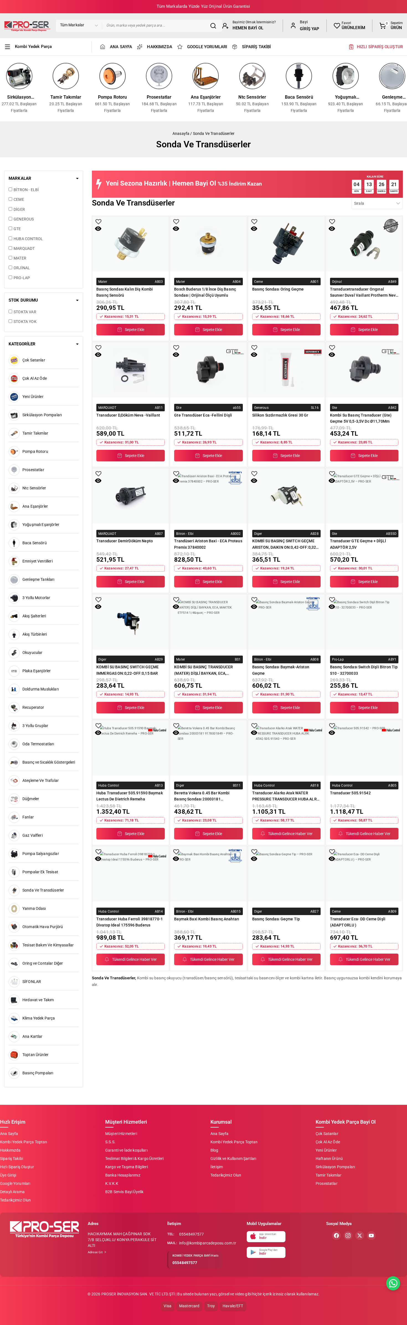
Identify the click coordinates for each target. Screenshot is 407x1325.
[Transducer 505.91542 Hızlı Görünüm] (332, 732)
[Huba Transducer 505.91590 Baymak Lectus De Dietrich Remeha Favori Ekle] (98, 726)
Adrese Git (96, 1252)
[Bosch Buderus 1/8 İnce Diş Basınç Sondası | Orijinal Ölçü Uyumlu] (208, 243)
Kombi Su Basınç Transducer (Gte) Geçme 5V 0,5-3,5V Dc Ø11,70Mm (361, 418)
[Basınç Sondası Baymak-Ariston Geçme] (286, 621)
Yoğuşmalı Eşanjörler (345, 97)
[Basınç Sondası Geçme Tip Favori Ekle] (254, 852)
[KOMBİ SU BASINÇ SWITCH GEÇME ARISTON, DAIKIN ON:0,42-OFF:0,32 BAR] (286, 495)
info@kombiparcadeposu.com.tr (207, 1243)
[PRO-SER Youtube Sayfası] (371, 1235)
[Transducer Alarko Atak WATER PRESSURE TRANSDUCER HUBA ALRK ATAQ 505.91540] (286, 748)
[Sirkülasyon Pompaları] (19, 76)
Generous (261, 407)
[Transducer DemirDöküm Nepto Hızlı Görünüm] (98, 480)
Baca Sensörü (299, 97)
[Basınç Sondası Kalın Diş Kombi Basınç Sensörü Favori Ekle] (98, 222)
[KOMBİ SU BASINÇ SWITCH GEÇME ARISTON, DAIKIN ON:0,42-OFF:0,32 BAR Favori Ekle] (254, 474)
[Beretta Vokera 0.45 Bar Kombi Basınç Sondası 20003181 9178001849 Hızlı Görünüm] (176, 732)
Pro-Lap (338, 659)
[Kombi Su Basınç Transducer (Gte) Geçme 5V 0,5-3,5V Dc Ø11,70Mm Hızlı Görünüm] (332, 354)
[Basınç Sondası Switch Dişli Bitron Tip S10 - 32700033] (364, 621)
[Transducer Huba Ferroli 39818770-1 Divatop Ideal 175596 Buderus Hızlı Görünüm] (98, 858)
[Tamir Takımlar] (65, 76)
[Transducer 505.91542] (364, 748)
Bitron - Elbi (185, 533)
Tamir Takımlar (65, 97)
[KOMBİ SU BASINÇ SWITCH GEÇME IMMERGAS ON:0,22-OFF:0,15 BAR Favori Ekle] (98, 600)
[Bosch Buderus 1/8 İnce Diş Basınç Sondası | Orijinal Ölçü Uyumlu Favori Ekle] (176, 222)
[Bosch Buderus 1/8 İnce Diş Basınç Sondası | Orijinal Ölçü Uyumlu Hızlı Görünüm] (176, 228)
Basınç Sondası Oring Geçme (278, 289)
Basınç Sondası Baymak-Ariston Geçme (280, 670)
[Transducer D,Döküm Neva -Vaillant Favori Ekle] (98, 348)
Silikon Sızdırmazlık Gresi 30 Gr (280, 415)
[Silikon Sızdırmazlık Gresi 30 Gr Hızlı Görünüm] (254, 354)
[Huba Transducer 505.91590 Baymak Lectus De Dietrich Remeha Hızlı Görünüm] (98, 732)
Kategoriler (22, 343)
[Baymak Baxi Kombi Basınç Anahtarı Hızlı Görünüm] (176, 858)
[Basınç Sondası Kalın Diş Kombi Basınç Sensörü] (130, 243)
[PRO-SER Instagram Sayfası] (348, 1235)
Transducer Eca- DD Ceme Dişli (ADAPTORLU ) (357, 922)
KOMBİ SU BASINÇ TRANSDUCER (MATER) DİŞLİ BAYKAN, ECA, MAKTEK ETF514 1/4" (203, 670)
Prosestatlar (159, 97)
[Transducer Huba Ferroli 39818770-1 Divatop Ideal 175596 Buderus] (130, 874)
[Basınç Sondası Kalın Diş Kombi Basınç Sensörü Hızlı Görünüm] (98, 228)
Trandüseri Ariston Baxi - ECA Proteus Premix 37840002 (208, 544)
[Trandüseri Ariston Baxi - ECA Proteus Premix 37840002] (208, 495)
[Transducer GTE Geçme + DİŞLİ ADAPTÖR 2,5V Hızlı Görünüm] (332, 480)
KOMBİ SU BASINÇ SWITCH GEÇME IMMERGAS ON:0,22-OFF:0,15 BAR (127, 670)
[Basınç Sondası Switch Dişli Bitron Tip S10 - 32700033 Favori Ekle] (332, 600)
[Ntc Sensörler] (252, 76)
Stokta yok (25, 321)
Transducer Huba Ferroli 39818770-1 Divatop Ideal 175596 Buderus (129, 922)
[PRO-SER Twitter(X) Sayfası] (359, 1235)
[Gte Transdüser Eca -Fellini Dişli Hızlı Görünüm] (176, 354)
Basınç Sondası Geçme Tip (276, 919)
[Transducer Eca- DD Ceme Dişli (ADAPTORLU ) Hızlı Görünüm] (332, 858)
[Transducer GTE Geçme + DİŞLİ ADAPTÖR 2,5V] (364, 495)
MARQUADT (107, 407)
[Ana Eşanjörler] (206, 76)
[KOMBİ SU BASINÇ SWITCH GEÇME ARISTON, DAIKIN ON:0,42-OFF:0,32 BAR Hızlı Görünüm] (254, 480)
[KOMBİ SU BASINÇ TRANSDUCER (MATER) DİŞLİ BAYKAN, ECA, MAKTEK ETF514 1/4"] (208, 621)
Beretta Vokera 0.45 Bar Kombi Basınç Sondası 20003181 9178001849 (202, 796)
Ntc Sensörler (252, 97)
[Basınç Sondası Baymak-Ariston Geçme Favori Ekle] (254, 600)
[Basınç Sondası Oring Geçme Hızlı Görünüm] (254, 228)
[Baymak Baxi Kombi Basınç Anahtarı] (208, 874)
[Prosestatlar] (159, 76)
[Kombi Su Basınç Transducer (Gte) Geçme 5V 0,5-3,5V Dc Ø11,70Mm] (364, 369)
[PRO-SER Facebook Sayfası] (336, 1235)
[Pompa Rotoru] (112, 76)
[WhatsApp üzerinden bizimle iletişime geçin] (393, 1283)
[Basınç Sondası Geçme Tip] (286, 874)
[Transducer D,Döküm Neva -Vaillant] (130, 369)
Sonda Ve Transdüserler (214, 133)
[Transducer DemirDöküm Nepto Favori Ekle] (98, 474)
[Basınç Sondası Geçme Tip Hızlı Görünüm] (254, 858)
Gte (178, 407)
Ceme (258, 281)
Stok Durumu (23, 300)
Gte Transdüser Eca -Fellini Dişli (203, 415)
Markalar (20, 178)
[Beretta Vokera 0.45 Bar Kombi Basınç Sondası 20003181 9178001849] (208, 748)
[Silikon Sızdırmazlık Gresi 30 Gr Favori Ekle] (254, 348)
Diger (258, 533)
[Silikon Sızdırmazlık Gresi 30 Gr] (286, 369)
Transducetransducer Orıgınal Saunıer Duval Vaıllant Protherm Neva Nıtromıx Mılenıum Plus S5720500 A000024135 (364, 292)
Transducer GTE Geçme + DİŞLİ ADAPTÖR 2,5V (358, 544)
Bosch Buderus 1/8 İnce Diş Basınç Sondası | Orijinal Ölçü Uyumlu (205, 292)
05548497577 (191, 1234)
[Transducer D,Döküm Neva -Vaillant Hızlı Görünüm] (98, 354)
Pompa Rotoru (112, 97)
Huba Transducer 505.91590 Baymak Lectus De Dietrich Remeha (129, 796)
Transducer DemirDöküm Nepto (124, 541)
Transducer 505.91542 (350, 793)
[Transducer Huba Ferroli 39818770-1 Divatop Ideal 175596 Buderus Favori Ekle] (98, 852)
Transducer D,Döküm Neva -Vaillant (128, 415)
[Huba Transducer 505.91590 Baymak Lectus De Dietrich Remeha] (130, 748)
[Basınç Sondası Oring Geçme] (286, 243)
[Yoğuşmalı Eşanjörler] (345, 76)
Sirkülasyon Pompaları (19, 97)
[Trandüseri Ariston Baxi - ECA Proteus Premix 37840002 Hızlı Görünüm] (176, 480)
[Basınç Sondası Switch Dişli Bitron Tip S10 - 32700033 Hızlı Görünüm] (332, 606)
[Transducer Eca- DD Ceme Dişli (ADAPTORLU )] (364, 874)
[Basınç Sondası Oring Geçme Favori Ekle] (254, 222)
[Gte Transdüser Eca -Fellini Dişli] (208, 369)
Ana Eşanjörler (206, 97)
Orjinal (337, 281)
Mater (102, 281)
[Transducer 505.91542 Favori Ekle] (332, 726)
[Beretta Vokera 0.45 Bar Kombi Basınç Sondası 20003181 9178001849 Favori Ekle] (176, 726)
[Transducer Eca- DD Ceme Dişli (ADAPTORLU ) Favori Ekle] (332, 852)
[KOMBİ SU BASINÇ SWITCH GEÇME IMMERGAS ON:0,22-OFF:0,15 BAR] (130, 621)
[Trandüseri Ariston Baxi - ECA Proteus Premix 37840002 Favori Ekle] (176, 474)
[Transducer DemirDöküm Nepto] (130, 495)
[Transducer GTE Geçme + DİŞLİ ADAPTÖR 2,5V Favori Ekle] (332, 474)
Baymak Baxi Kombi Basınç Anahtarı (206, 919)
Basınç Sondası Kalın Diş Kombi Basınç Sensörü (124, 292)
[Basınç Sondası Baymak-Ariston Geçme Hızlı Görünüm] (254, 606)
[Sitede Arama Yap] (214, 26)
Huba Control (108, 785)
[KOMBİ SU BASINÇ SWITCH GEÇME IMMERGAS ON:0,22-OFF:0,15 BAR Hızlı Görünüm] (98, 606)
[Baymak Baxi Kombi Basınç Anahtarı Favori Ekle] (176, 852)
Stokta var (25, 312)
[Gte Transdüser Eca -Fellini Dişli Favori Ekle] (176, 348)
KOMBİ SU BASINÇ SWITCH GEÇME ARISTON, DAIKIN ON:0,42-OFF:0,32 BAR (284, 544)
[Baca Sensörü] (299, 76)
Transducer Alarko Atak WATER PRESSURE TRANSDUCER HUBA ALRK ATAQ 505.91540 (285, 796)
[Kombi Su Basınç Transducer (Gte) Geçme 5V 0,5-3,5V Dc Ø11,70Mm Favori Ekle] (332, 348)
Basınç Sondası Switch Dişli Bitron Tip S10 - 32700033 (364, 670)
